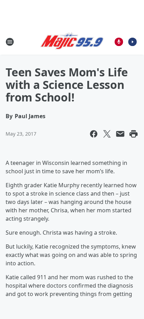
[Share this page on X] (107, 134)
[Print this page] (133, 134)
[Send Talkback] (119, 42)
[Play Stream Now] (132, 42)
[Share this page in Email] (120, 134)
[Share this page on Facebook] (94, 134)
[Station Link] (72, 42)
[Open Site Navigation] (10, 42)
